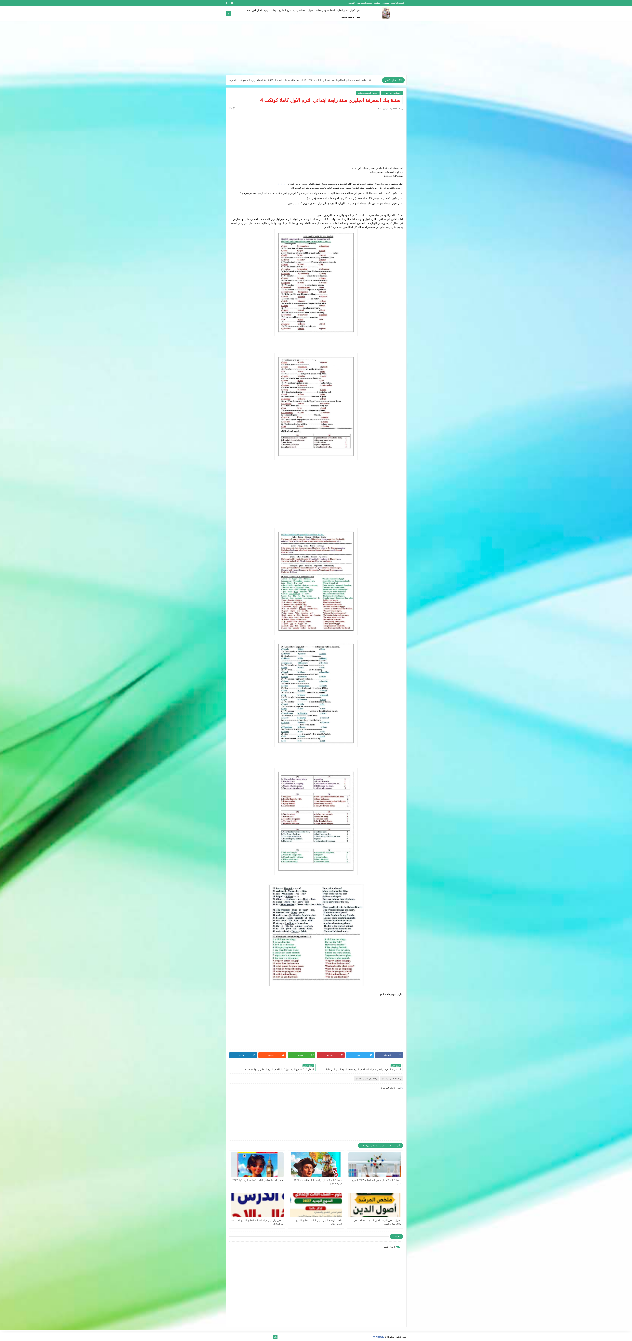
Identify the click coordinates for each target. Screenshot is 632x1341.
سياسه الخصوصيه (364, 2)
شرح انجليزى (284, 10)
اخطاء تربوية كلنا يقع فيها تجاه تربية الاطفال (352, 80)
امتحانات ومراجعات (325, 10)
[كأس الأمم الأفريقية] (265, 1337)
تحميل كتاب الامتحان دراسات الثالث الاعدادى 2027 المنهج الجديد (318, 1181)
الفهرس (351, 2)
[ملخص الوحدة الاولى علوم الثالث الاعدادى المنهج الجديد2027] (316, 1205)
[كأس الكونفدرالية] (249, 1337)
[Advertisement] (316, 50)
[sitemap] (275, 1337)
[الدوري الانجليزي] (243, 1337)
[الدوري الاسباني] (228, 1337)
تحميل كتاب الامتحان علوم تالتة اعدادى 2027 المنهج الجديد (376, 1181)
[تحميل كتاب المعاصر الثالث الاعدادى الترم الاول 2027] (257, 1164)
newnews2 (378, 1336)
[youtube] (232, 3)
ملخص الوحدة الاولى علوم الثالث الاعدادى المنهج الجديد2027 (319, 1222)
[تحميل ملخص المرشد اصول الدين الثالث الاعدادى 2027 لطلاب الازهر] (374, 1205)
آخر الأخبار (355, 10)
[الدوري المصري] (233, 1337)
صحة (247, 10)
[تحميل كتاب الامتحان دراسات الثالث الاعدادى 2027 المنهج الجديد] (316, 1164)
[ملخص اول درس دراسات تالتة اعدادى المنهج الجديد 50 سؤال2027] (257, 1205)
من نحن (385, 2)
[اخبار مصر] (270, 1337)
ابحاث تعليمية (270, 10)
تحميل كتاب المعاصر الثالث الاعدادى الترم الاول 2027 (258, 1180)
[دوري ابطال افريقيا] (254, 1337)
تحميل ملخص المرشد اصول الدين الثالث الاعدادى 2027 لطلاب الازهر (377, 1222)
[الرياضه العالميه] (238, 1337)
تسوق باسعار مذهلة (350, 16)
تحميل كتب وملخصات (367, 92)
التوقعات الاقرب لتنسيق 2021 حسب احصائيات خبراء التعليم (261, 80)
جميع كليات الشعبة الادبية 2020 (311, 80)
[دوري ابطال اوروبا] (259, 1337)
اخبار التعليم (342, 10)
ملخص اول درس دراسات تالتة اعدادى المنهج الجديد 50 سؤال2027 (257, 1222)
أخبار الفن (257, 10)
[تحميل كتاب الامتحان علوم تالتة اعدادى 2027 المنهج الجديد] (374, 1164)
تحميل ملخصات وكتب (303, 10)
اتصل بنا (377, 2)
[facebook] (226, 3)
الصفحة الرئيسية (397, 2)
